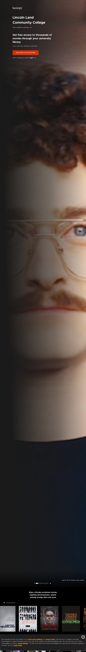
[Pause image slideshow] (50, 583)
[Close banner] (83, 637)
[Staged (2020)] (43, 583)
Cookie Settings (23, 643)
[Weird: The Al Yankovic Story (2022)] (36, 583)
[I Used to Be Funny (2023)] (34, 583)
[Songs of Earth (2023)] (39, 583)
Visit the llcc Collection (25, 52)
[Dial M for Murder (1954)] (44, 583)
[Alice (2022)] (41, 583)
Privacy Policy (50, 639)
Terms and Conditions (35, 639)
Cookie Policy (17, 645)
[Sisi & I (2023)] (47, 583)
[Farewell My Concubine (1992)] (46, 583)
